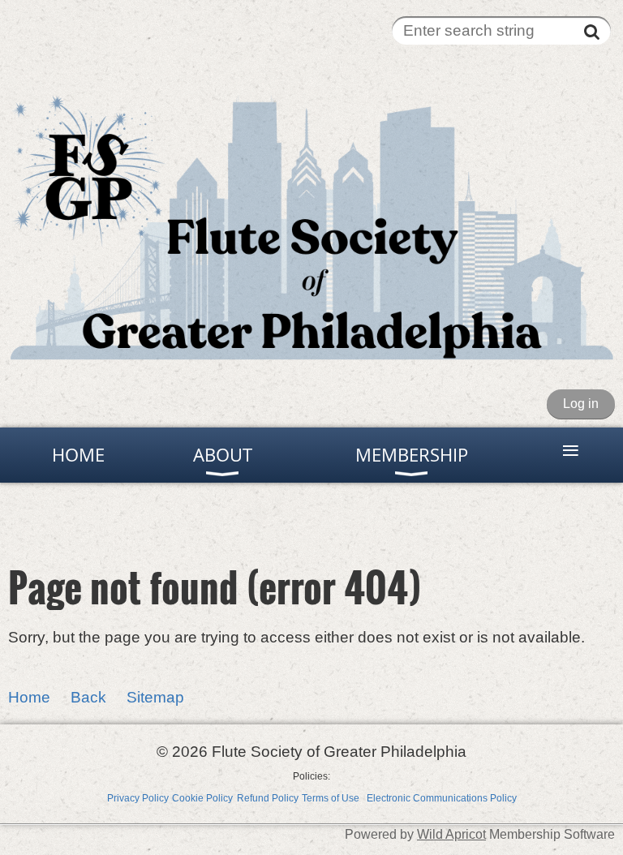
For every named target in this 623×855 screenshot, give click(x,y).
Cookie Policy (202, 798)
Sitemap (155, 697)
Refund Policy (268, 798)
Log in (581, 403)
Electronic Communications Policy (442, 798)
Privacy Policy (138, 798)
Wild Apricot (451, 834)
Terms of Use (330, 798)
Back (88, 697)
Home (29, 697)
